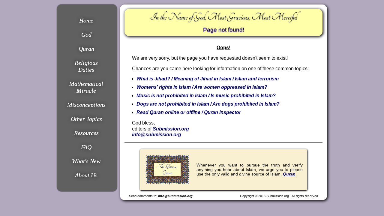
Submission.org (171, 128)
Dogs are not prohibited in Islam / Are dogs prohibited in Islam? (208, 103)
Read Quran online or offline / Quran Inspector (188, 112)
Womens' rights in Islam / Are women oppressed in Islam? (201, 87)
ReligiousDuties (86, 66)
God (86, 34)
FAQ (86, 147)
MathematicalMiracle (86, 87)
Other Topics (86, 119)
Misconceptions (86, 104)
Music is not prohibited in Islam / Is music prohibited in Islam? (206, 95)
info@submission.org (156, 134)
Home (86, 20)
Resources (86, 133)
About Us (86, 175)
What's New (86, 161)
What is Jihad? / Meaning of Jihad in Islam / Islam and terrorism (207, 78)
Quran (86, 48)
